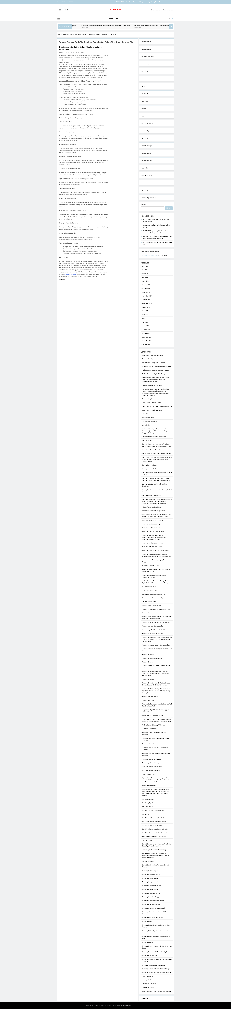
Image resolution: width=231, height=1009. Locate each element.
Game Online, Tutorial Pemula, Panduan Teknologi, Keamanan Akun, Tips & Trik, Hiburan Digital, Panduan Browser (157, 459)
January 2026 (146, 288)
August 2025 (146, 307)
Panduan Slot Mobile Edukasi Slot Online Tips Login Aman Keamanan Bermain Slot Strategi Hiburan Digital (156, 673)
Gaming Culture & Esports (150, 465)
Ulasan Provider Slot (148, 976)
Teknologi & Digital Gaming (150, 878)
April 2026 (145, 277)
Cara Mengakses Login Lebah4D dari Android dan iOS (164, 25)
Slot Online (145, 814)
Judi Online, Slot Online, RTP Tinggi (152, 520)
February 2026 (146, 285)
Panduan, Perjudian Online (150, 696)
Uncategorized (146, 980)
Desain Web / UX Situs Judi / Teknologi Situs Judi (157, 406)
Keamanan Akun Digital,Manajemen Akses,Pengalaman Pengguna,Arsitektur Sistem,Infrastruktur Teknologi (154, 537)
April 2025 (145, 322)
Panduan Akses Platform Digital (151, 605)
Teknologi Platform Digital (150, 955)
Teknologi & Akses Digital (150, 871)
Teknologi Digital (147, 921)
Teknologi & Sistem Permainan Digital (153, 908)
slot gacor (145, 71)
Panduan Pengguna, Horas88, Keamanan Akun (156, 645)
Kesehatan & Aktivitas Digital (150, 566)
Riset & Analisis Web (148, 774)
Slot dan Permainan (148, 799)
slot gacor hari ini (147, 123)
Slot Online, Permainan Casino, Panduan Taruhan (156, 833)
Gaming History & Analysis (150, 469)
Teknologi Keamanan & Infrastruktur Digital (155, 952)
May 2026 (145, 273)
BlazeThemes (127, 1005)
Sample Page (113, 18)
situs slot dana (146, 153)
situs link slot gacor (148, 56)
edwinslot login (146, 425)
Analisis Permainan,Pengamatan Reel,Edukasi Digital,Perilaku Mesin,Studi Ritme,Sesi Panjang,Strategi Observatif (155, 379)
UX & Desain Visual (148, 987)
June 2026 (145, 270)
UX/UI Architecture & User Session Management (156, 991)
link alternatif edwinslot (149, 587)
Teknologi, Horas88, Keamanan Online (153, 965)
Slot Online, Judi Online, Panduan (152, 825)
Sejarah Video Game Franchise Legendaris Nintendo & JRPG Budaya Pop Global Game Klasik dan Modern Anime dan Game (157, 780)
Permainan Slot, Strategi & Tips (151, 759)
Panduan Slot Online (148, 679)
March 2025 (145, 326)
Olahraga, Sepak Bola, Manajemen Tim (153, 594)
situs (143, 86)
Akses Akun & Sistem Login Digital (152, 355)
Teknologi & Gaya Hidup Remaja (151, 882)
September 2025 (147, 303)
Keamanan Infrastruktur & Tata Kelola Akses (155, 550)
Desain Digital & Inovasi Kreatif (151, 402)
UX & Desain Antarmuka (149, 984)
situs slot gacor (147, 131)
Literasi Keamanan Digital (149, 590)
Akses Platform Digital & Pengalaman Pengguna (156, 366)
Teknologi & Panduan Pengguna (151, 897)
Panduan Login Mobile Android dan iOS (153, 630)
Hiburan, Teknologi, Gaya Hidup (151, 507)
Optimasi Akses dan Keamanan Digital (153, 598)
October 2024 (146, 344)
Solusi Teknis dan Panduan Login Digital (154, 836)
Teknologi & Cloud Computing (151, 874)
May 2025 (145, 318)
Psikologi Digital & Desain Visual (152, 766)
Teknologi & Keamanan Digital (151, 893)
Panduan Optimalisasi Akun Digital (152, 633)
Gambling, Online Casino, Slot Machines (154, 436)
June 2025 (145, 315)
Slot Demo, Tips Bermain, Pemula (152, 803)
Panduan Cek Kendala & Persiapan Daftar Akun (156, 609)
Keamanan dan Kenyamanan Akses (152, 543)
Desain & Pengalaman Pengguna (151, 399)
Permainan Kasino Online (149, 729)
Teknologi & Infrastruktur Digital (151, 885)
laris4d (144, 108)
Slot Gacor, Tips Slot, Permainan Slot (153, 810)
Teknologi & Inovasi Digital (150, 889)
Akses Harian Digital (148, 359)
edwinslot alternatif (148, 417)
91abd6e (62, 53)
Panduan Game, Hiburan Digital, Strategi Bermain (156, 622)
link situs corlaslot (70, 274)
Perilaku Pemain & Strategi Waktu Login (154, 725)
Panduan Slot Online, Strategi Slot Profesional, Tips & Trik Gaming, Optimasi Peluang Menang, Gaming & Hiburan (156, 691)
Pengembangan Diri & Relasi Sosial (152, 715)
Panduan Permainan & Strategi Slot (152, 658)
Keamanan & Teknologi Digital (151, 528)
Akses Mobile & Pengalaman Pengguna (153, 363)
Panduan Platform (147, 662)
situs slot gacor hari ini (149, 64)
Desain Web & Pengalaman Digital (152, 410)
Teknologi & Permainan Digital (151, 904)
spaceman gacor (147, 175)
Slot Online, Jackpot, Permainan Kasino (154, 821)
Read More (62, 279)
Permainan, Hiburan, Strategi (150, 763)
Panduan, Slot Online (148, 700)
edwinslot (145, 414)
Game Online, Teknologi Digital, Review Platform (156, 453)
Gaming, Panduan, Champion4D (151, 495)
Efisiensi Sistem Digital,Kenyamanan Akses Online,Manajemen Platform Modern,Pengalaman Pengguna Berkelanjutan (156, 431)
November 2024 (147, 341)
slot (143, 79)
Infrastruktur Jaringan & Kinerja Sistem (153, 511)
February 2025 (146, 329)
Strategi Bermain (147, 840)
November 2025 (147, 296)
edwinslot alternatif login (149, 421)
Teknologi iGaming (147, 942)
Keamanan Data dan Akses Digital (152, 547)
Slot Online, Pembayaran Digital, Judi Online (155, 829)
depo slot (145, 94)
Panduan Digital (146, 613)
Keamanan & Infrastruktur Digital (152, 524)
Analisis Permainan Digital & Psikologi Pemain (156, 374)
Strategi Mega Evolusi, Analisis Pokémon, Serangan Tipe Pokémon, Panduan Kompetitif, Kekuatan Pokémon (155, 855)
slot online (145, 168)
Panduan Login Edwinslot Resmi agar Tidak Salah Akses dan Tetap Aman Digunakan (136, 2)
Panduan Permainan (148, 654)
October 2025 (146, 300)
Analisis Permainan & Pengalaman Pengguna (155, 370)
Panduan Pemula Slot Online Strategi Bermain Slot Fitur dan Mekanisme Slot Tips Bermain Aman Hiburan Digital (157, 639)
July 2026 (145, 266)
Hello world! (163, 255)
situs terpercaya (147, 146)
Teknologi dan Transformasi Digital (152, 917)
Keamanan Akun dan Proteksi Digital (153, 531)
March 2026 (145, 281)
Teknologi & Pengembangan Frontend (153, 900)
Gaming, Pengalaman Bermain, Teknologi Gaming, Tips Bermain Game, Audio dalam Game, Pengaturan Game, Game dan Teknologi (157, 501)
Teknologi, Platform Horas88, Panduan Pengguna (156, 972)
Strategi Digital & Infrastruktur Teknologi (154, 850)
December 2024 (146, 337)
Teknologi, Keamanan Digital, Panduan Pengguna (156, 969)
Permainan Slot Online (148, 744)
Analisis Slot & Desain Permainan (152, 385)
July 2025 (145, 311)
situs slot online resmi (149, 786)
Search (143, 205)
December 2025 (146, 292)
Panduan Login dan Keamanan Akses (153, 626)
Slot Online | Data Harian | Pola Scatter (153, 818)
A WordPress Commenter (150, 255)
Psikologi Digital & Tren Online (151, 770)
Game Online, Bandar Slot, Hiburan (152, 450)
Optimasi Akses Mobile (149, 601)
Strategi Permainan (147, 861)
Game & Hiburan (147, 440)
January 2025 (146, 333)
